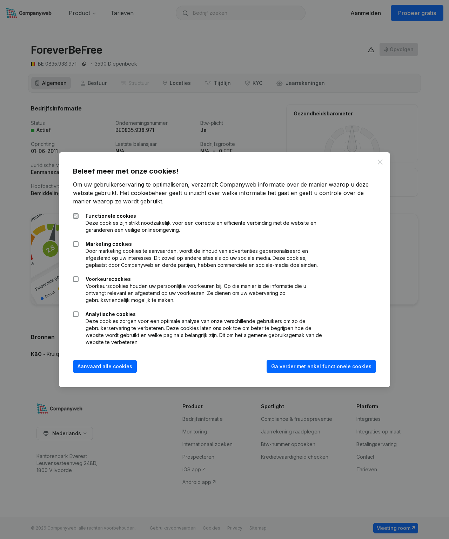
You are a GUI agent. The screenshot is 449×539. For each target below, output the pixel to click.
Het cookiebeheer (143, 192)
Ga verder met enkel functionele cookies (321, 366)
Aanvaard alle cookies (105, 366)
